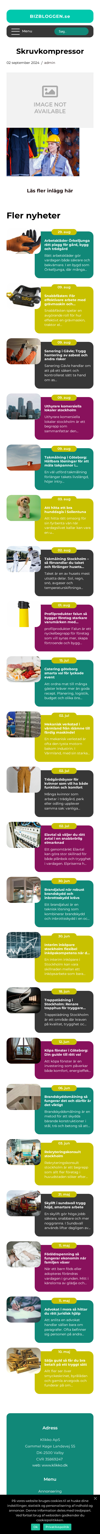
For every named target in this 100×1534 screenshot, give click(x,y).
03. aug (64, 499)
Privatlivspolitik (57, 1527)
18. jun (64, 991)
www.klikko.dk (55, 1465)
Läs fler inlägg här (50, 191)
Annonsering (50, 1491)
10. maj (64, 1352)
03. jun (64, 1143)
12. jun (64, 1042)
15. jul (64, 660)
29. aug (64, 232)
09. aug (64, 287)
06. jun (64, 1088)
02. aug (64, 550)
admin (49, 63)
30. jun (64, 881)
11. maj (64, 1245)
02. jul (64, 715)
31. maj (64, 1194)
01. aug (64, 605)
